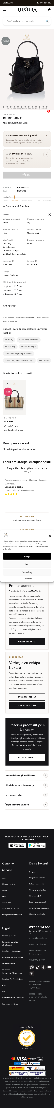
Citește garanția (27, 642)
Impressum (28, 578)
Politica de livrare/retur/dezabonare (12, 971)
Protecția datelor (8, 963)
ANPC (4, 985)
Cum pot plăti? (35, 896)
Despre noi (33, 872)
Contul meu (6, 902)
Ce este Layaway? (27, 758)
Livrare (4, 890)
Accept (27, 556)
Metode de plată (8, 884)
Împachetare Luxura (17, 804)
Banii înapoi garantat (37, 902)
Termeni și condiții (9, 936)
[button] (49, 536)
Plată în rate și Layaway (19, 785)
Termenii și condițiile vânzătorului (10, 943)
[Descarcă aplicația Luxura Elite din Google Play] (37, 845)
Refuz (27, 564)
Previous (46, 499)
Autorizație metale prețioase (13, 997)
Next (48, 499)
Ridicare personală (36, 884)
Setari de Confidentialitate (12, 979)
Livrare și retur (14, 794)
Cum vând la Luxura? (10, 908)
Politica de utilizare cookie (12, 957)
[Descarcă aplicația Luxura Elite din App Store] (17, 845)
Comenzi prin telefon (37, 890)
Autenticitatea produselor (39, 908)
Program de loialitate (37, 877)
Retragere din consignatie (12, 914)
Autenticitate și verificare (20, 775)
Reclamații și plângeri (10, 1004)
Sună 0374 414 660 (27, 697)
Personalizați (27, 572)
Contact (5, 878)
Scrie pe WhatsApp (27, 706)
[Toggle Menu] (4, 10)
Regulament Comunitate (11, 951)
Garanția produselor (37, 914)
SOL (3, 991)
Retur (4, 896)
